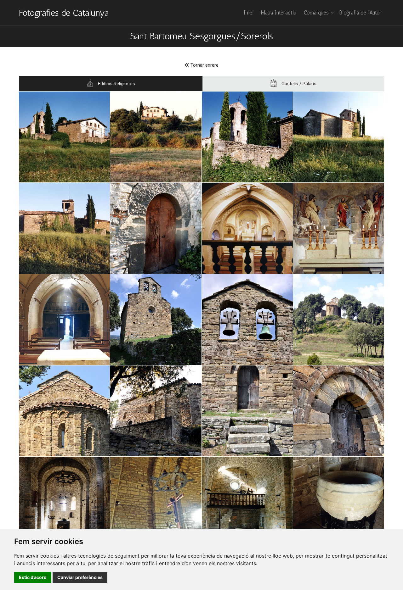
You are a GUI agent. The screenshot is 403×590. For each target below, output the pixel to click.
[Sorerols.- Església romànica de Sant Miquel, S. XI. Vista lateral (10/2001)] (155, 410)
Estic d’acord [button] (33, 577)
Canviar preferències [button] (80, 577)
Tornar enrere (204, 65)
